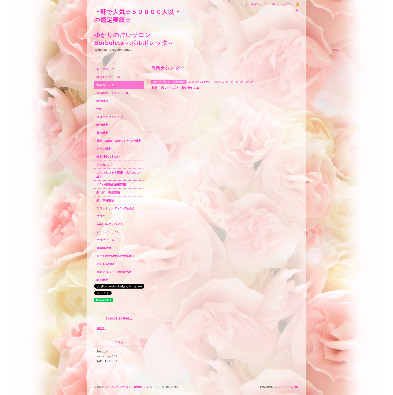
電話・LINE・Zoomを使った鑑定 (118, 140)
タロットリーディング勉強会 (115, 208)
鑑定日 (101, 328)
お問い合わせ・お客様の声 (114, 272)
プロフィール (105, 240)
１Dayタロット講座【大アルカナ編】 (118, 174)
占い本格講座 (105, 200)
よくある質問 (105, 264)
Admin (294, 386)
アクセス (102, 164)
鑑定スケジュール (108, 77)
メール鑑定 (103, 148)
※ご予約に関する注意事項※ (115, 256)
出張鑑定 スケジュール (112, 93)
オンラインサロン (108, 232)
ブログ (100, 216)
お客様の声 (103, 248)
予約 (99, 109)
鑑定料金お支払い (108, 156)
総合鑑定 (102, 124)
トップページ (105, 69)
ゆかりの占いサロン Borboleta (126, 386)
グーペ (282, 386)
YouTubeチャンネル (110, 224)
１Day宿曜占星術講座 (111, 184)
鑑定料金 (102, 101)
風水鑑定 (102, 132)
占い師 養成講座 (108, 192)
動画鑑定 (102, 280)
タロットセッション (109, 116)
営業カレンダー (106, 85)
